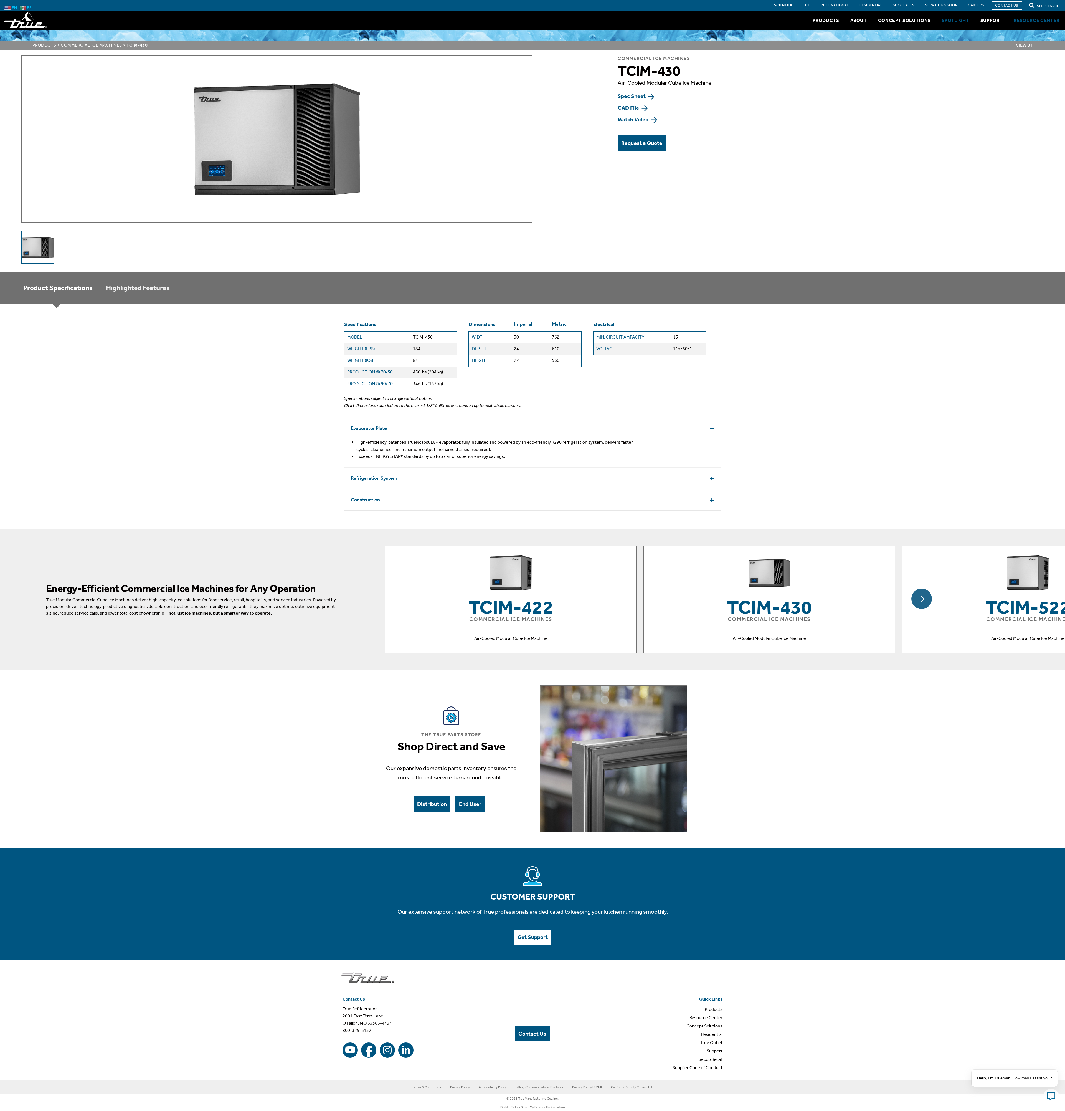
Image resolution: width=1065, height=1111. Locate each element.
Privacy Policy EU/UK (587, 1087)
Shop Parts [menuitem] (904, 5)
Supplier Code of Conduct (697, 1067)
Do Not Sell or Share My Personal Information (532, 1107)
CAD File (629, 107)
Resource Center (1036, 20)
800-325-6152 (357, 1030)
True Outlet (711, 1042)
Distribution (432, 804)
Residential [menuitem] (870, 5)
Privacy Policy (460, 1087)
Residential (711, 1034)
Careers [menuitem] (976, 5)
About (858, 20)
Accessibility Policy (493, 1087)
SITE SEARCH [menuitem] (1048, 6)
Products (826, 20)
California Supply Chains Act (632, 1087)
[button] (921, 599)
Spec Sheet (632, 96)
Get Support (533, 937)
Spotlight (955, 20)
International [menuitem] (834, 5)
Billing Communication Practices (539, 1087)
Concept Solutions (904, 20)
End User (470, 804)
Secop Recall (710, 1059)
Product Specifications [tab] (58, 288)
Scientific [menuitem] (784, 5)
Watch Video (634, 119)
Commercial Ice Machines (91, 45)
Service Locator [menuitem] (941, 5)
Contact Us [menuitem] (1006, 5)
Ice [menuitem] (807, 5)
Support (991, 20)
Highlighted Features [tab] (138, 288)
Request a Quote (641, 143)
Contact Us (532, 1033)
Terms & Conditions (427, 1087)
